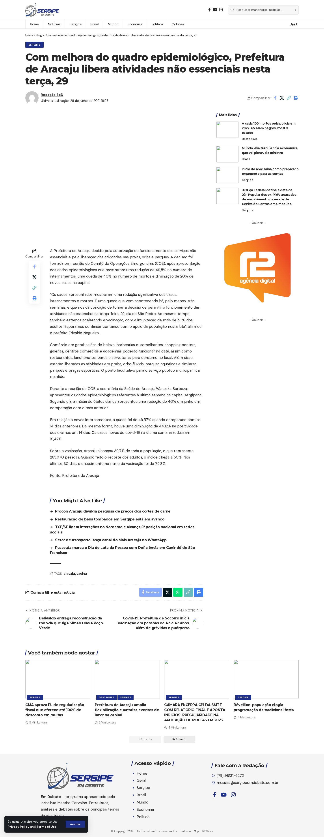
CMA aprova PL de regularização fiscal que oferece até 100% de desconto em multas (54, 710)
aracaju (69, 574)
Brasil (246, 159)
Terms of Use (46, 827)
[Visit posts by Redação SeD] (32, 97)
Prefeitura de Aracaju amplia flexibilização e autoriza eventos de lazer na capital (127, 710)
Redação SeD (52, 95)
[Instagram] (221, 10)
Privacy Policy (18, 827)
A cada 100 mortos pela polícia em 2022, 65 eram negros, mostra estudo (269, 128)
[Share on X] (282, 97)
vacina (81, 574)
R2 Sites (207, 831)
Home (29, 35)
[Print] (295, 97)
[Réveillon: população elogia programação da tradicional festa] (266, 679)
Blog (39, 35)
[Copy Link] (289, 97)
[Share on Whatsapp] (177, 592)
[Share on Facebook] (275, 97)
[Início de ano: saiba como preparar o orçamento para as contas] (227, 175)
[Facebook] (209, 10)
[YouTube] (215, 10)
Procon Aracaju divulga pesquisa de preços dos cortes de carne (113, 511)
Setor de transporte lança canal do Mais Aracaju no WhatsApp (111, 540)
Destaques (249, 139)
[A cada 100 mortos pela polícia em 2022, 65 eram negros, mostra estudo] (227, 129)
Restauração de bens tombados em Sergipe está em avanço (109, 519)
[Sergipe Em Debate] (42, 10)
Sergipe (34, 45)
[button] (75, 824)
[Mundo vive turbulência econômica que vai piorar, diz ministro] (227, 154)
